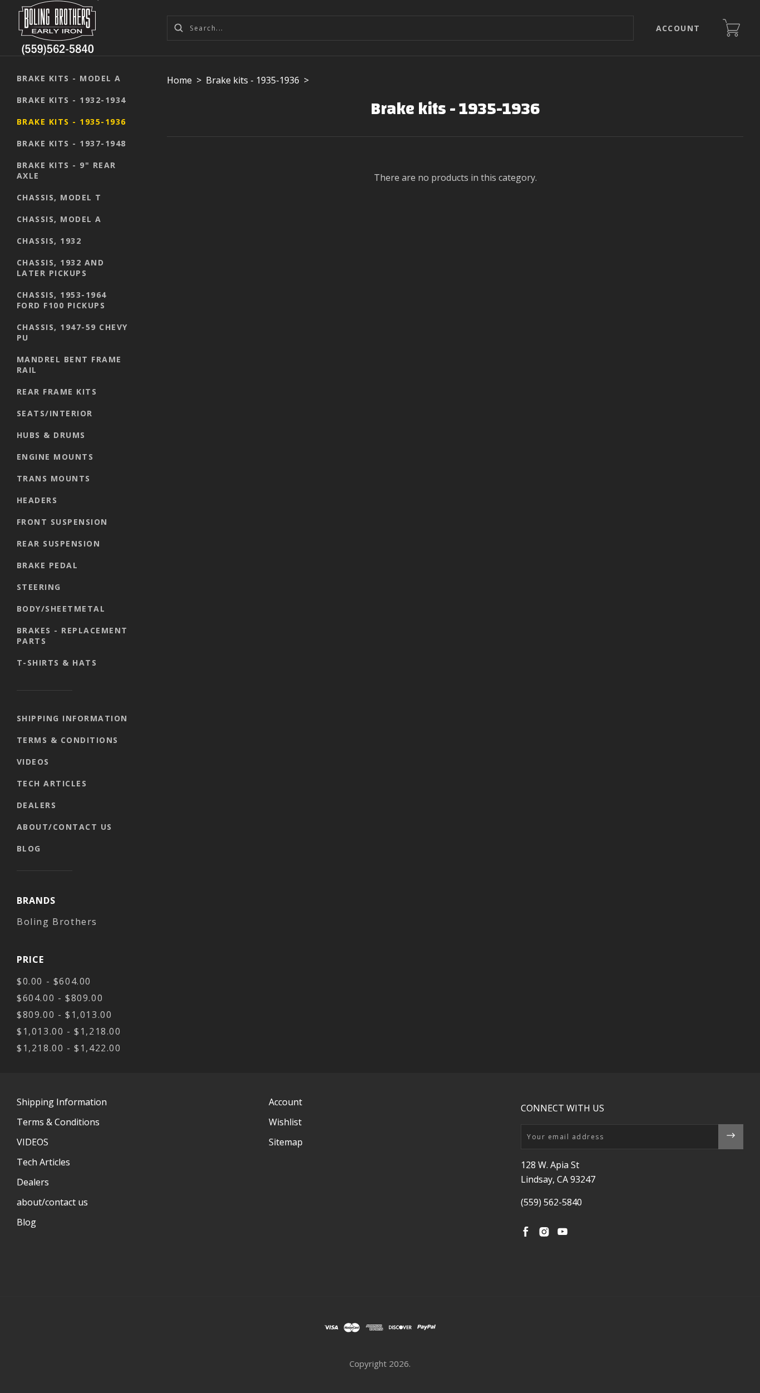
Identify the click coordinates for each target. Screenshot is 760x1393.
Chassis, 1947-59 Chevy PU (72, 332)
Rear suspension (59, 543)
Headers (37, 500)
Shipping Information (72, 718)
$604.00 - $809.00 (60, 998)
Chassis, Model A (59, 219)
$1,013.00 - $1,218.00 (69, 1031)
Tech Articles (52, 783)
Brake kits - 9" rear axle (66, 170)
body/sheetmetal (61, 608)
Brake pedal (47, 565)
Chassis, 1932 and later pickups (61, 267)
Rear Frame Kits (57, 391)
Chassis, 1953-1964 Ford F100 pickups (62, 300)
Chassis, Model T (59, 197)
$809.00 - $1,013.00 (64, 1014)
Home (179, 80)
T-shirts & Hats (57, 662)
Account (678, 28)
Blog (29, 848)
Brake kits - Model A (69, 78)
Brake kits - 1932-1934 (71, 100)
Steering (39, 587)
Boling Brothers (57, 921)
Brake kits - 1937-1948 (71, 143)
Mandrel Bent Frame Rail (69, 364)
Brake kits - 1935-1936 (71, 121)
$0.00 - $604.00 (54, 981)
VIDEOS (33, 761)
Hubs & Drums (51, 435)
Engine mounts (55, 456)
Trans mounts (54, 478)
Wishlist (285, 1122)
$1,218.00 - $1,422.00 (69, 1048)
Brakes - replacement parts (72, 635)
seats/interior (55, 413)
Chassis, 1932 (49, 240)
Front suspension (62, 521)
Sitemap (286, 1142)
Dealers (37, 805)
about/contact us (64, 826)
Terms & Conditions (68, 740)
